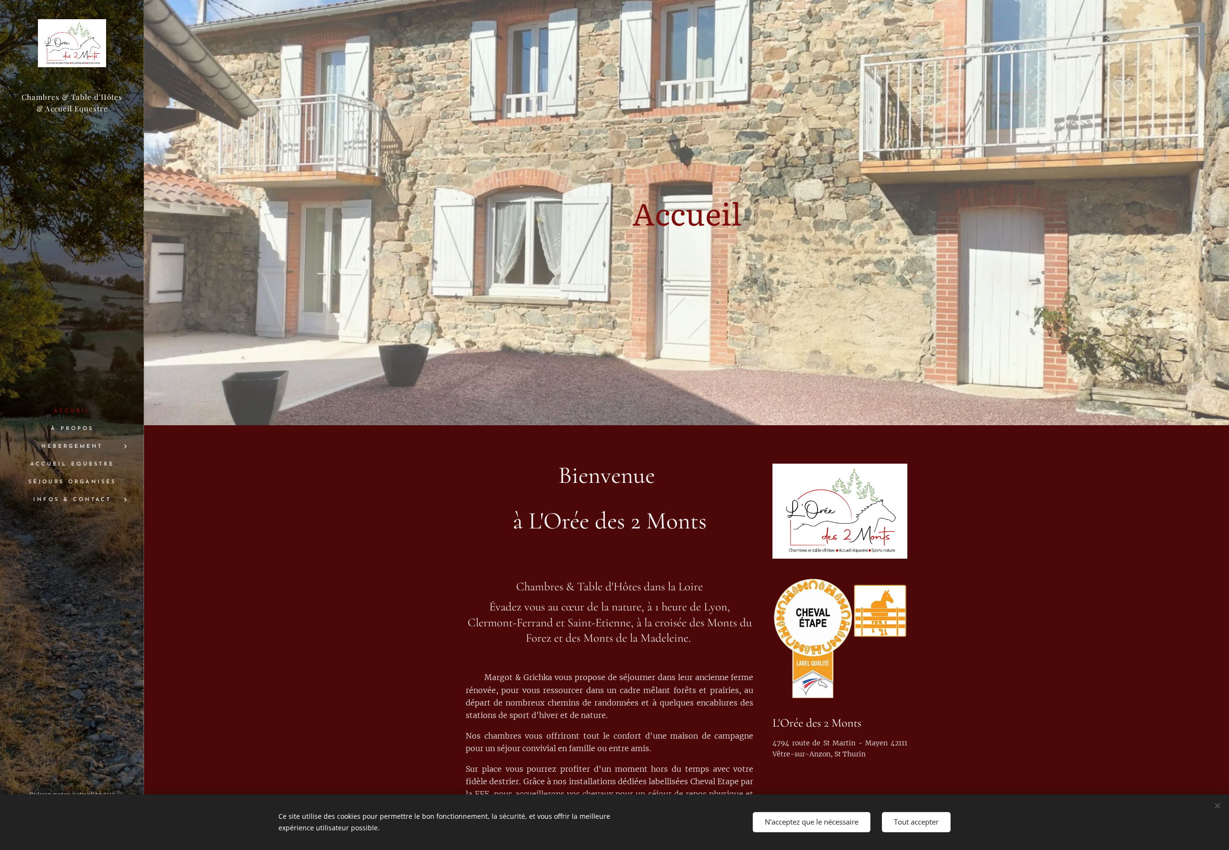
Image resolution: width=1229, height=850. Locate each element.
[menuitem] (72, 411)
